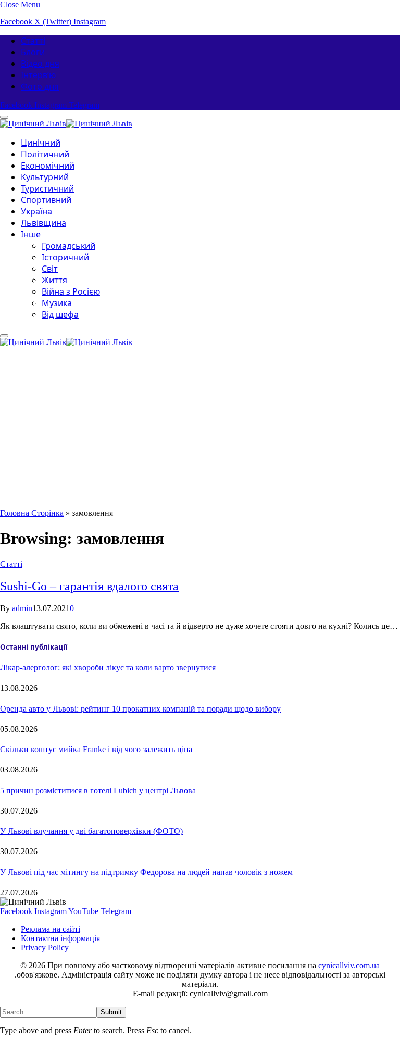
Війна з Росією (71, 291)
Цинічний (40, 142)
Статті (33, 40)
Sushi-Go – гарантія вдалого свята (89, 586)
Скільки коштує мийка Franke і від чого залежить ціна (96, 749)
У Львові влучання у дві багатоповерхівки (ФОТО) (91, 831)
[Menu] (4, 335)
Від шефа (60, 314)
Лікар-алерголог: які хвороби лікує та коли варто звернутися (108, 667)
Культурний (45, 177)
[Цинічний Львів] (66, 122)
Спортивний (46, 200)
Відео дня (40, 63)
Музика (57, 303)
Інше (31, 234)
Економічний (47, 165)
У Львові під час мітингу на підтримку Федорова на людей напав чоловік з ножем (146, 872)
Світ (50, 268)
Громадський (68, 245)
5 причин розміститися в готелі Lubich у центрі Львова (98, 790)
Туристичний (47, 188)
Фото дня (40, 86)
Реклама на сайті (50, 928)
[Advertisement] (200, 430)
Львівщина (43, 223)
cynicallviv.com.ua (349, 965)
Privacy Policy (45, 947)
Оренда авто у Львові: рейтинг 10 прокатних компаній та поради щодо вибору (140, 708)
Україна (36, 211)
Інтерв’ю (38, 75)
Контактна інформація (60, 938)
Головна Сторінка (32, 513)
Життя (54, 280)
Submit (111, 1012)
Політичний (45, 154)
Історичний (65, 257)
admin (22, 608)
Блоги (33, 52)
